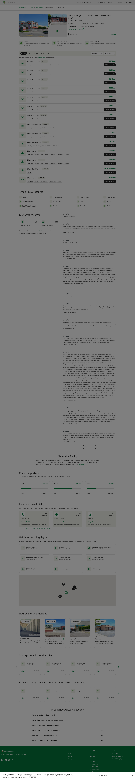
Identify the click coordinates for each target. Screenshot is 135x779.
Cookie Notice (32, 777)
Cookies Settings (103, 775)
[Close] (132, 775)
